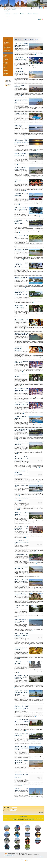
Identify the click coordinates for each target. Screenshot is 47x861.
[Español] (39, 19)
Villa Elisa (6, 73)
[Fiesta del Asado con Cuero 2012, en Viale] (39, 216)
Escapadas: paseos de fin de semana (21, 499)
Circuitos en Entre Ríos (7, 47)
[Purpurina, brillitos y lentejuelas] (19, 658)
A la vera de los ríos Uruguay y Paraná (21, 430)
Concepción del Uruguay (8, 58)
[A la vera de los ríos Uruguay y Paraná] (17, 439)
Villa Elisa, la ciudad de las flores (21, 417)
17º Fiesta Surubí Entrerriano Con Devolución (21, 528)
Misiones (22, 13)
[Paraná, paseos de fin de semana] (17, 453)
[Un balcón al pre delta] (16, 246)
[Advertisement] (23, 29)
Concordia (6, 59)
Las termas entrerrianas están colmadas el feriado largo (21, 141)
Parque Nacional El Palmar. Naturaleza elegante (21, 748)
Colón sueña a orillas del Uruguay (21, 761)
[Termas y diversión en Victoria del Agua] (25, 287)
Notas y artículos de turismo (29, 819)
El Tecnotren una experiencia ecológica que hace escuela (21, 293)
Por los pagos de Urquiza (21, 375)
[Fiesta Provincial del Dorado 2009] (40, 743)
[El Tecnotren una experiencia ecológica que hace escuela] (33, 302)
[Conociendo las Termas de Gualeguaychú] (19, 232)
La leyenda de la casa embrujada (21, 194)
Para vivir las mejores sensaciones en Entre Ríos (21, 635)
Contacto (41, 856)
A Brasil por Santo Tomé (21, 606)
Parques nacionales (7, 46)
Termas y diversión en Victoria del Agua (21, 278)
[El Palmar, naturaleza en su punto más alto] (39, 467)
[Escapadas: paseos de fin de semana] (19, 509)
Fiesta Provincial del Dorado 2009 (21, 734)
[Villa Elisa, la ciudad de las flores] (42, 425)
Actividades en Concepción (21, 126)
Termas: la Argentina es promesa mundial (21, 334)
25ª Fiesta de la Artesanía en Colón (21, 594)
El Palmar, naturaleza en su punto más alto (21, 458)
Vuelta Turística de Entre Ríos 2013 (21, 154)
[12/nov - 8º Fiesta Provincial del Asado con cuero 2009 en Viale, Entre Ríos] (35, 716)
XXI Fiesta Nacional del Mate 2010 (21, 567)
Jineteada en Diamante (21, 662)
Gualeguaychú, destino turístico (20, 72)
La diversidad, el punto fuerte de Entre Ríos (21, 542)
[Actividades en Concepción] (24, 135)
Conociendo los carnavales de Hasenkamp (21, 348)
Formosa (35, 13)
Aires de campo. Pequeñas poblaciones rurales (21, 692)
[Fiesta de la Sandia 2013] (25, 190)
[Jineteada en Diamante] (18, 672)
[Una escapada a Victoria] (21, 95)
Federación (6, 62)
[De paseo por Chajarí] (41, 122)
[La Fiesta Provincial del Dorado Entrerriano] (25, 730)
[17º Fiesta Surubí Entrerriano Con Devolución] (25, 537)
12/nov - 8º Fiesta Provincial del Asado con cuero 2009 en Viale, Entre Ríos (21, 707)
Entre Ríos (6, 10)
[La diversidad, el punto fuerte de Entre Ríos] (35, 551)
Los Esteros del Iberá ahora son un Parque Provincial (21, 776)
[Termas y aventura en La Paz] (19, 495)
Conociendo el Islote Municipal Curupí (21, 250)
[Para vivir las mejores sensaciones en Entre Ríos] (29, 644)
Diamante (5, 60)
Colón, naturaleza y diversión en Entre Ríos (21, 100)
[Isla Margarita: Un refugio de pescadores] (38, 481)
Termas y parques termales (7, 44)
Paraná (5, 67)
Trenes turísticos (6, 42)
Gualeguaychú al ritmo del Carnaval (21, 58)
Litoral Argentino (12, 9)
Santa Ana (6, 70)
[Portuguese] (40, 19)
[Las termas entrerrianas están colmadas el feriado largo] (36, 150)
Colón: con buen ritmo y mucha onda (21, 580)
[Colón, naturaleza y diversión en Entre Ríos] (34, 109)
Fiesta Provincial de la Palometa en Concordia (21, 621)
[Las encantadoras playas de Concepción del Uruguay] (35, 54)
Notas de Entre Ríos (7, 50)
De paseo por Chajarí (21, 113)
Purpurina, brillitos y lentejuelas (21, 648)
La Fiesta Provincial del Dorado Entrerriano (21, 721)
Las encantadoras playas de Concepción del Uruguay (21, 45)
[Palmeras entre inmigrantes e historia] (35, 274)
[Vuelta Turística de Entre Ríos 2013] (17, 164)
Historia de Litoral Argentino (13, 818)
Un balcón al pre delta (21, 236)
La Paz (5, 66)
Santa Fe (29, 13)
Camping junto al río (21, 554)
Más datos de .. (6, 40)
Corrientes (8, 13)
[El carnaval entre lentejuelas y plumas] (23, 413)
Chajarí (5, 55)
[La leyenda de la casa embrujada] (19, 204)
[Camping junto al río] (36, 563)
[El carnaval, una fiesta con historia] (24, 329)
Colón (5, 56)
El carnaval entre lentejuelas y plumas (21, 403)
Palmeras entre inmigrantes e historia (21, 264)
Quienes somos (35, 856)
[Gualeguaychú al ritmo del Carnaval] (21, 68)
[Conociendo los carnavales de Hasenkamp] (40, 357)
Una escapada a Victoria (21, 86)
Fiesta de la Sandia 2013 (21, 180)
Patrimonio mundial (21, 819)
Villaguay (5, 74)
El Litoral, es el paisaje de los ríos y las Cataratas (21, 677)
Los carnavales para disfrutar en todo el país (21, 390)
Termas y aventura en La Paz (21, 485)
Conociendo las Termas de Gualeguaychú (21, 221)
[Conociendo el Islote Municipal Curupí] (23, 259)
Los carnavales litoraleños (21, 362)
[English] (42, 19)
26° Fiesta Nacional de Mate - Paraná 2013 (21, 168)
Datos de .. (6, 818)
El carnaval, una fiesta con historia (21, 320)
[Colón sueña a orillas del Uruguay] (20, 771)
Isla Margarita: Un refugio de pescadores (21, 472)
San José (5, 69)
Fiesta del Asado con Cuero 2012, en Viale (21, 208)
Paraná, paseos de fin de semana (21, 443)
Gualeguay (6, 63)
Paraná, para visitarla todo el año (21, 789)
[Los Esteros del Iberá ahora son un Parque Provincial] (21, 785)
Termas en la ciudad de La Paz (21, 513)
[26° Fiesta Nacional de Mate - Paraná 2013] (41, 176)
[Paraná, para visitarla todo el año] (15, 799)
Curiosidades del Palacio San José (21, 306)
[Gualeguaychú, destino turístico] (25, 81)
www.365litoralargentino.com (9, 855)
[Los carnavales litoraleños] (22, 371)
